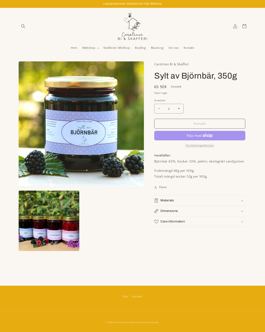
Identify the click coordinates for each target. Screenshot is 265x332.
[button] (23, 26)
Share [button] (163, 187)
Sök (125, 296)
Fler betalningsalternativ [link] (200, 145)
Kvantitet (159, 100)
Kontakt (137, 296)
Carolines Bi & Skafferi (126, 322)
